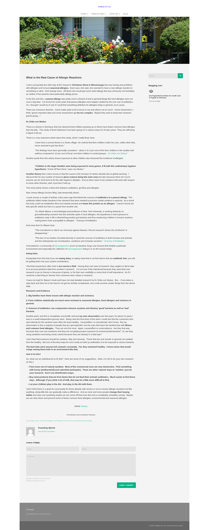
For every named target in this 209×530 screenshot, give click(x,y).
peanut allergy (77, 420)
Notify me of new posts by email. (36, 481)
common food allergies (46, 420)
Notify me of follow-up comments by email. (39, 478)
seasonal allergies (87, 420)
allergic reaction (34, 420)
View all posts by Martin (46, 431)
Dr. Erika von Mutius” (118, 153)
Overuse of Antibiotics (114, 241)
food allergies (58, 420)
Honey (84, 406)
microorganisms (74, 249)
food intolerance (67, 420)
